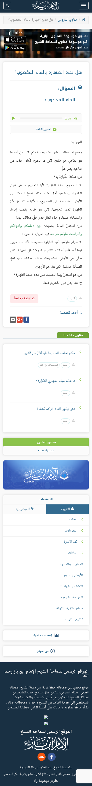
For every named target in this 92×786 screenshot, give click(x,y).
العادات (72, 553)
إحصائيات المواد (43, 635)
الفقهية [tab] (66, 509)
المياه (72, 298)
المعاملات (71, 531)
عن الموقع (43, 651)
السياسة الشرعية (72, 597)
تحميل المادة (43, 129)
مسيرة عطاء (46, 450)
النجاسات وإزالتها (49, 365)
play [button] (14, 118)
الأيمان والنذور (73, 575)
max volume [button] (75, 118)
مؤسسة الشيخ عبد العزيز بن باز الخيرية (46, 767)
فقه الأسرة (70, 542)
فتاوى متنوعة (74, 619)
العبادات (72, 519)
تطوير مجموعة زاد (46, 780)
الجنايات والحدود (71, 564)
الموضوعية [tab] (23, 509)
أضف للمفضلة (69, 313)
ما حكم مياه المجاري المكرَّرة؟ (55, 381)
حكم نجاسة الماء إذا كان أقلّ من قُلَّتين (49, 353)
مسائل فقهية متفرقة (69, 608)
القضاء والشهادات (71, 586)
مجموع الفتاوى (46, 442)
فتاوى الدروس (67, 20)
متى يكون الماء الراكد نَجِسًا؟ (56, 409)
